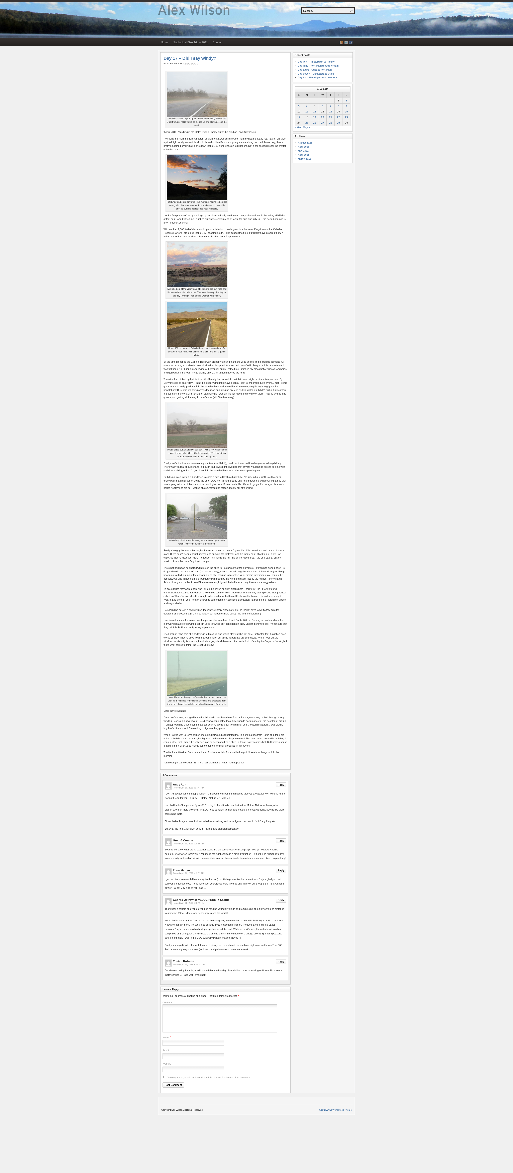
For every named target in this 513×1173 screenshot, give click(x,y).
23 (346, 117)
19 (314, 117)
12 (314, 111)
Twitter (346, 42)
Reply (281, 784)
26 (314, 122)
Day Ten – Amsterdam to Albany (316, 61)
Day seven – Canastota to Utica (316, 73)
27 (322, 122)
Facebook (350, 42)
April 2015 (303, 146)
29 (338, 122)
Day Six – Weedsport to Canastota (317, 77)
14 (330, 111)
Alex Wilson (174, 63)
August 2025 (305, 142)
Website (167, 1063)
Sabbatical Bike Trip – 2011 (190, 42)
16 (346, 111)
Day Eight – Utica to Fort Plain (315, 69)
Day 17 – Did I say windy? (190, 58)
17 (298, 117)
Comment (168, 1002)
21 (330, 117)
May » (306, 127)
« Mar (298, 127)
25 (306, 122)
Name (166, 1037)
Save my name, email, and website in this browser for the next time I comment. (209, 1077)
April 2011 (303, 154)
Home (165, 42)
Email (166, 1050)
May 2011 (303, 150)
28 (330, 122)
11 (306, 111)
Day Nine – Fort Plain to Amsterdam (318, 65)
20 (322, 117)
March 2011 (304, 158)
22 (338, 117)
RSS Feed (341, 42)
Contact (217, 42)
